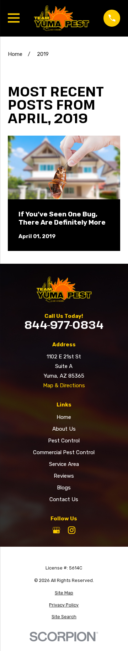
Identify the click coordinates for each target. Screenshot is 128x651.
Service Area (64, 464)
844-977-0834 (63, 325)
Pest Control (64, 440)
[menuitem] (64, 593)
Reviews (64, 476)
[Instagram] (71, 530)
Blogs (64, 487)
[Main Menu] (14, 18)
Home (64, 417)
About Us (64, 429)
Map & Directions (64, 385)
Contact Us (63, 499)
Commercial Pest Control (64, 452)
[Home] (61, 18)
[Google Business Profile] (56, 530)
